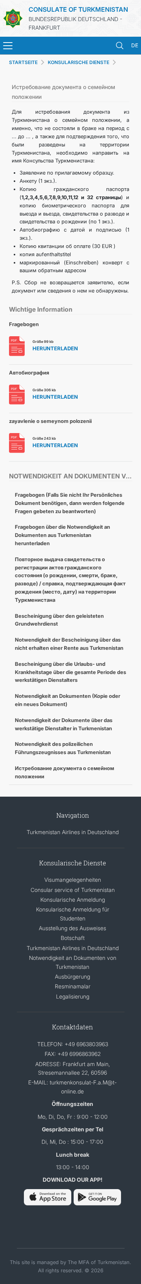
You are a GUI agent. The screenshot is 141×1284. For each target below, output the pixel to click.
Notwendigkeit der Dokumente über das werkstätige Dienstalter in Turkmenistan (63, 724)
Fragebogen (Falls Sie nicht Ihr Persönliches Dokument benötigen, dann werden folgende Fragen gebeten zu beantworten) (70, 503)
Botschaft (73, 937)
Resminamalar (72, 986)
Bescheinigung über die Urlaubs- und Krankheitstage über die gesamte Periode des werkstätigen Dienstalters (70, 672)
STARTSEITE (23, 62)
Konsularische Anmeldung (72, 899)
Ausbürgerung (72, 976)
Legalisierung (72, 996)
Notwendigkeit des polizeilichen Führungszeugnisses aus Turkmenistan (63, 748)
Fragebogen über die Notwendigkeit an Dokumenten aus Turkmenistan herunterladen (62, 535)
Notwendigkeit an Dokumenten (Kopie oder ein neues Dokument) (67, 700)
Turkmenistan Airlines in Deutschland (73, 832)
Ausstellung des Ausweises (72, 928)
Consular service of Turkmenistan (73, 889)
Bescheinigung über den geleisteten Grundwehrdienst (59, 620)
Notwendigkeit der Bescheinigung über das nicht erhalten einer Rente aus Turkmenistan (69, 644)
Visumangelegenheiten (72, 879)
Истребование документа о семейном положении (64, 772)
